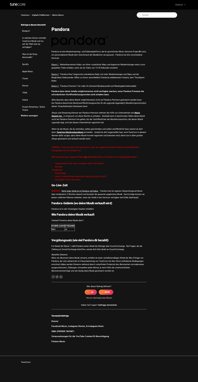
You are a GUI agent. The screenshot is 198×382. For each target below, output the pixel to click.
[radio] (91, 292)
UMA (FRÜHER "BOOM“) (62, 331)
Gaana (25, 100)
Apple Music (27, 71)
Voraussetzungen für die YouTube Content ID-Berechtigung (80, 336)
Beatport (26, 31)
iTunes (25, 78)
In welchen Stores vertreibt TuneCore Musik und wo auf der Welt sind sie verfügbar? (34, 42)
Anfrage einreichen (107, 305)
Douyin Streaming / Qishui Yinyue (33, 108)
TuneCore (25, 15)
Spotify (25, 64)
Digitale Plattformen (40, 15)
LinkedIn (61, 277)
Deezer (25, 85)
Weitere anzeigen (29, 115)
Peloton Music (58, 341)
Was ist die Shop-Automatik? (30, 55)
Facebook (53, 277)
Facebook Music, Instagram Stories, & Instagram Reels (77, 326)
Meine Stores (58, 15)
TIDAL (25, 92)
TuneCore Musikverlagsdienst (70, 132)
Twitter (57, 277)
